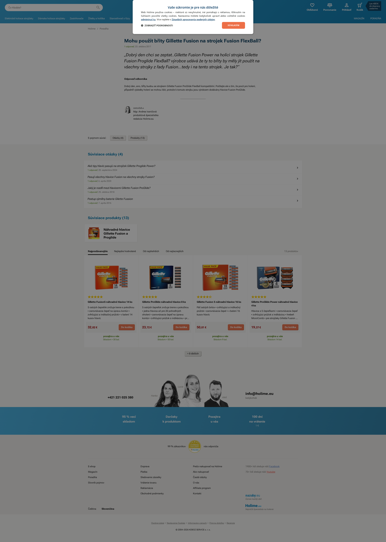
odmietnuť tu (148, 19)
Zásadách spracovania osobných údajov (193, 19)
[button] (157, 25)
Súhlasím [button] (233, 25)
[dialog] (193, 17)
